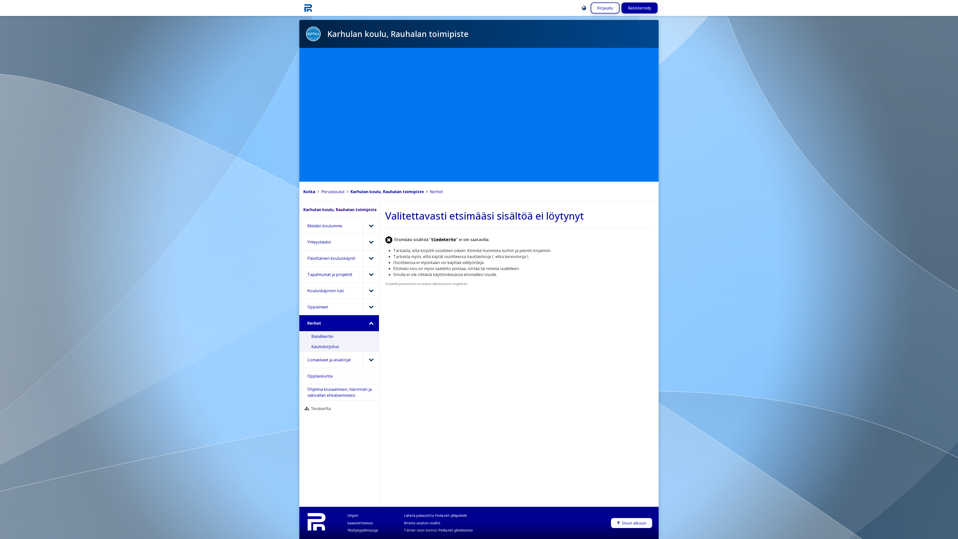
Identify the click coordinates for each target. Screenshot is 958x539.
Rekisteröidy (639, 8)
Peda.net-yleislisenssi (455, 530)
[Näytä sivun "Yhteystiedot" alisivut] (371, 242)
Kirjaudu (605, 8)
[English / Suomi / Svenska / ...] (584, 8)
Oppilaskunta (320, 376)
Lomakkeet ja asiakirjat (329, 360)
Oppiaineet (317, 307)
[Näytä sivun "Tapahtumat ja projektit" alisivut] (371, 274)
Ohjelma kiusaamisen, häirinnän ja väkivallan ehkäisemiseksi (339, 392)
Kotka (309, 191)
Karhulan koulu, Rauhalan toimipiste (387, 191)
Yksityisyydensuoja (362, 530)
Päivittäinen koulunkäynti (331, 258)
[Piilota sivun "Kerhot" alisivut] (371, 323)
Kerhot (436, 191)
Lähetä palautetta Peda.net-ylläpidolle (435, 515)
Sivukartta (321, 408)
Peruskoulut (333, 191)
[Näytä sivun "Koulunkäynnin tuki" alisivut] (371, 291)
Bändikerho (322, 336)
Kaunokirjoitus (325, 346)
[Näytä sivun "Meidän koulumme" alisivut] (371, 226)
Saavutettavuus (360, 523)
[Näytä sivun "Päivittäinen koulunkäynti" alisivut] (371, 258)
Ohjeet (353, 515)
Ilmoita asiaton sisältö (422, 523)
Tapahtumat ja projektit (329, 274)
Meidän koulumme (324, 226)
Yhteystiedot (319, 242)
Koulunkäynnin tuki (325, 290)
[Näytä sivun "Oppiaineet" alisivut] (371, 307)
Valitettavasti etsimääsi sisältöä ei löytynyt (484, 216)
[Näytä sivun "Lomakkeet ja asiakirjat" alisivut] (371, 360)
